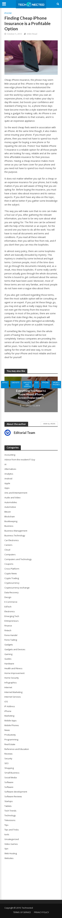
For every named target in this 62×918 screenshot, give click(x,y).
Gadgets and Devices (27, 384)
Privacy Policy (41, 912)
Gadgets (15, 382)
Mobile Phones (56, 383)
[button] (31, 364)
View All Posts (49, 424)
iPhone (8, 13)
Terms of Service (22, 912)
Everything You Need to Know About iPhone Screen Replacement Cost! (31, 396)
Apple (4, 382)
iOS (36, 382)
